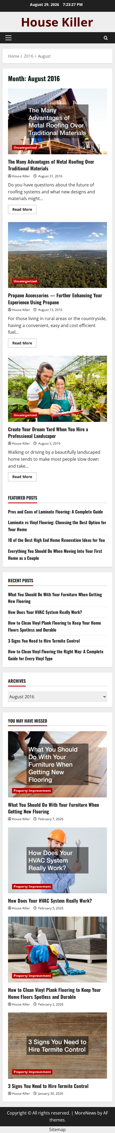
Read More (24, 210)
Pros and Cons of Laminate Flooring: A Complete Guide (55, 511)
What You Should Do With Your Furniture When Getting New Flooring (53, 808)
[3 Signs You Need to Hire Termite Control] (57, 1045)
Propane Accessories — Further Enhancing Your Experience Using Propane (57, 255)
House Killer (21, 176)
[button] (8, 37)
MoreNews (85, 1113)
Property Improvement (32, 790)
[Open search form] (106, 38)
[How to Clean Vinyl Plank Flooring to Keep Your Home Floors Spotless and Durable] (57, 950)
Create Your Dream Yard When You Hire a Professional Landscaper (57, 389)
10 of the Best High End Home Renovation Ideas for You (56, 540)
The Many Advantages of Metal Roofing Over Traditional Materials (57, 121)
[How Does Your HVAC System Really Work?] (57, 860)
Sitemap (57, 1129)
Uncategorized (25, 147)
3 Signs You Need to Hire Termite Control (44, 640)
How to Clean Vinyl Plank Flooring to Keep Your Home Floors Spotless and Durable (54, 626)
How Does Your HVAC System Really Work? (45, 612)
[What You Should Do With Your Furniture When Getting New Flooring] (57, 764)
